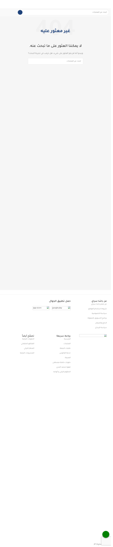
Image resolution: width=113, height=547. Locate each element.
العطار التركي (29, 348)
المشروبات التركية (27, 353)
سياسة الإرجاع (101, 328)
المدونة (67, 358)
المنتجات (67, 344)
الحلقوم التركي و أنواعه (61, 372)
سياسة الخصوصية (99, 314)
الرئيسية (67, 339)
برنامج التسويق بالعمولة (97, 318)
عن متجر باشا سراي (99, 304)
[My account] (3, 4)
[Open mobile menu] (107, 4)
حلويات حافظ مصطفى (61, 363)
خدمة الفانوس (64, 353)
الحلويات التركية (28, 339)
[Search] (20, 12)
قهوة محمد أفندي (63, 367)
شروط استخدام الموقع (97, 309)
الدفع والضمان (101, 323)
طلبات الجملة (65, 348)
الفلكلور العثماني (27, 344)
